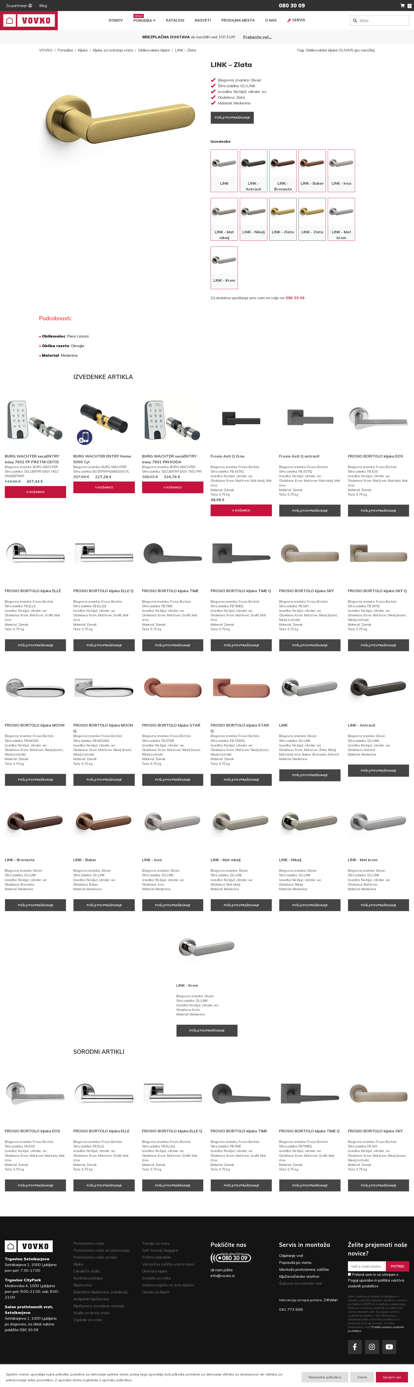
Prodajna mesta (238, 20)
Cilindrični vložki (86, 1271)
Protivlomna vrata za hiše (95, 1257)
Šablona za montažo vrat (300, 1283)
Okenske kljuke (154, 1271)
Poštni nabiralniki (156, 1257)
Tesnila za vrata (156, 1243)
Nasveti (203, 20)
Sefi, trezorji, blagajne (160, 1250)
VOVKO (45, 50)
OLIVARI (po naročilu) (357, 50)
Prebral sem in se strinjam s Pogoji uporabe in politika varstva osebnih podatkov (376, 1280)
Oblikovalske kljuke (154, 50)
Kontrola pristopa (88, 1278)
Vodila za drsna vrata (91, 1312)
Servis (298, 20)
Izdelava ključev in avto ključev (168, 1285)
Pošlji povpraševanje (232, 117)
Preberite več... (257, 36)
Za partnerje (16, 5)
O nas (271, 20)
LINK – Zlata (185, 50)
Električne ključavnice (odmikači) (100, 1292)
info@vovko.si (223, 1275)
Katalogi (175, 20)
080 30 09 (295, 297)
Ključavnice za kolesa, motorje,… (100, 1305)
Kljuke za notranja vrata (113, 50)
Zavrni (362, 1377)
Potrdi (397, 1266)
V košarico (35, 492)
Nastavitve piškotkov (325, 1377)
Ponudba (142, 20)
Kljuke (83, 50)
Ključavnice (82, 1285)
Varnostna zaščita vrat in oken (168, 1264)
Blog (43, 5)
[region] (207, 1375)
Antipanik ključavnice (91, 1298)
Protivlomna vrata (88, 1243)
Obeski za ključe (155, 1292)
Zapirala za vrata (87, 1319)
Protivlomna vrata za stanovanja (101, 1250)
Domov (116, 20)
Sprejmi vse (392, 1377)
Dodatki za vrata (156, 1278)
